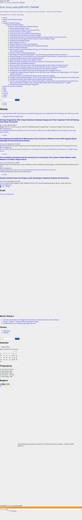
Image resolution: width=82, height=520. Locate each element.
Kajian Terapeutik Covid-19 (18, 42)
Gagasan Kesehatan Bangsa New (13, 116)
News (5, 21)
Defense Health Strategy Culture (19, 28)
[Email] (7, 384)
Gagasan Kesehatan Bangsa (14, 25)
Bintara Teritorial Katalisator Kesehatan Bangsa (24, 26)
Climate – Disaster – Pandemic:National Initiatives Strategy (20, 321)
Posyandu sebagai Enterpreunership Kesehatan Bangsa (26, 58)
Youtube (5, 93)
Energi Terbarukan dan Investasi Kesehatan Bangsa (25, 33)
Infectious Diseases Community (12, 86)
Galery (5, 95)
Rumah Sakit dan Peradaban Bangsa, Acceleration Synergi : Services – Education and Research (38, 67)
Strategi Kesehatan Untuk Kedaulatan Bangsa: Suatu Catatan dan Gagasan (32, 76)
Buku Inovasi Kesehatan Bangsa (13, 19)
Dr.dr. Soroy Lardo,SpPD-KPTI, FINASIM (19, 7)
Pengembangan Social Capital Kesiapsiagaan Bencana (19, 323)
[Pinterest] (4, 384)
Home (5, 18)
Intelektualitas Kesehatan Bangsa (20, 40)
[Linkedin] (2, 384)
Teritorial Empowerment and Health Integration (24, 84)
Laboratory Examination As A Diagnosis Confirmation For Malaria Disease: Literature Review (31, 320)
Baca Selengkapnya (6, 129)
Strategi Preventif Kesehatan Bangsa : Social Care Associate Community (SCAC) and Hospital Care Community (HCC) (44, 77)
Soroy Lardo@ (13, 506)
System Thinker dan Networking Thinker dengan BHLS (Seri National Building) (33, 69)
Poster (5, 91)
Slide (4, 90)
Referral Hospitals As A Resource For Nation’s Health (25, 60)
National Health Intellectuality (19, 47)
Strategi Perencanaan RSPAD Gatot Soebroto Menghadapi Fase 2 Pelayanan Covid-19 (35, 70)
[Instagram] (9, 384)
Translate (13, 511)
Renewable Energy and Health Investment (22, 63)
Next (8, 187)
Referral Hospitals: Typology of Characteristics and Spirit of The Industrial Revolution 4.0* (37, 62)
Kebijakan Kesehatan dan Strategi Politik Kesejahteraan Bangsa (29, 46)
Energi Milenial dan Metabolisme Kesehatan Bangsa (25, 35)
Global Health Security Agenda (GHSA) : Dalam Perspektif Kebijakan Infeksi (32, 39)
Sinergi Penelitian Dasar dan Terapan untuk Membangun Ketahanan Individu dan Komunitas (28, 170)
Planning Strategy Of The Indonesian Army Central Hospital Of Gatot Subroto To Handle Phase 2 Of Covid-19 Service (45, 56)
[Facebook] (1, 384)
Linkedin (6, 333)
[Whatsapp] (5, 384)
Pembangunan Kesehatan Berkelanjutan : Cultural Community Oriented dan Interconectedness (38, 55)
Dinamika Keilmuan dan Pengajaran (20, 32)
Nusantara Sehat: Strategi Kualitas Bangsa (22, 53)
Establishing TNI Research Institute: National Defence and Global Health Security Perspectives (38, 37)
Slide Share (6, 331)
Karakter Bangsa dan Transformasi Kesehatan (23, 44)
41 (6, 187)
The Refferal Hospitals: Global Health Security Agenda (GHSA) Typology (31, 79)
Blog (4, 88)
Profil (4, 97)
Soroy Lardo (4, 125)
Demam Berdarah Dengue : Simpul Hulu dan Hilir (24, 30)
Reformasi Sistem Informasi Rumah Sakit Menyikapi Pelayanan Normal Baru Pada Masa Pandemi (39, 65)
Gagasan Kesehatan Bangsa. (11, 23)
